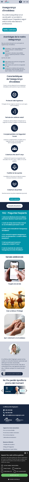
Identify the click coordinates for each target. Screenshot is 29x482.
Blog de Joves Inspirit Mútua (10, 449)
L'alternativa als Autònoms (9, 437)
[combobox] (25, 453)
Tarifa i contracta (9, 30)
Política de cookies (5, 462)
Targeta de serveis (14, 284)
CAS (27, 2)
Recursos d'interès (8, 442)
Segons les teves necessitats (11, 428)
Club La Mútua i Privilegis (14, 311)
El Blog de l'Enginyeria (8, 447)
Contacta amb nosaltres (13, 374)
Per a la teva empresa (8, 435)
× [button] (27, 453)
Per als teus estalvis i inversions (11, 432)
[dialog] (14, 466)
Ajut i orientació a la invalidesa (14, 338)
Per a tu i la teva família (8, 430)
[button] (14, 479)
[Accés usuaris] (20, 2)
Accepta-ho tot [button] (14, 475)
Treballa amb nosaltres (9, 444)
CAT (24, 2)
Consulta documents (14, 206)
